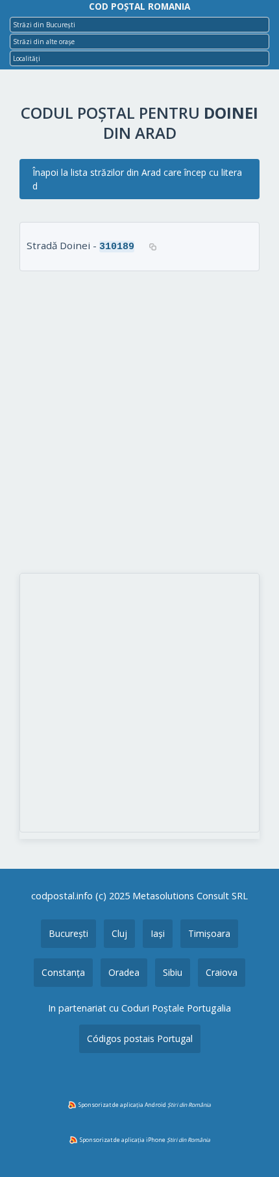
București (68, 933)
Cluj (119, 933)
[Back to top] (251, 1146)
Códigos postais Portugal (140, 1038)
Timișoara (209, 933)
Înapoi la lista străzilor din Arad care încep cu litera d (137, 179)
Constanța (63, 972)
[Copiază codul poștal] (152, 246)
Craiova (221, 972)
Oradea (124, 972)
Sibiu (172, 972)
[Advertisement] (139, 423)
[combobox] (139, 24)
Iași (158, 933)
